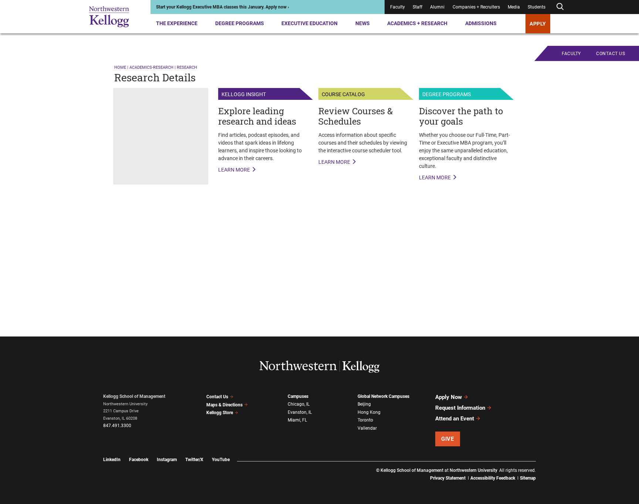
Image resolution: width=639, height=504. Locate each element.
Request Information (460, 408)
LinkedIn (112, 459)
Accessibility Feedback (492, 478)
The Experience (176, 23)
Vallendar (367, 428)
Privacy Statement (448, 478)
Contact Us (217, 396)
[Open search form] (560, 6)
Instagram (167, 459)
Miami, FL (297, 420)
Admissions (481, 23)
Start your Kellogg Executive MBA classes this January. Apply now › (222, 7)
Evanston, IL (300, 412)
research (187, 67)
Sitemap (528, 478)
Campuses (298, 396)
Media (514, 7)
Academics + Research (417, 23)
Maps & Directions (224, 404)
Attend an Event (454, 418)
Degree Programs (239, 23)
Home (120, 67)
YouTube (221, 459)
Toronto (365, 420)
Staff (417, 7)
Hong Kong (369, 412)
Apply (538, 24)
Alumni (437, 7)
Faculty (397, 7)
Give (447, 439)
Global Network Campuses (383, 396)
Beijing (364, 404)
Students (536, 7)
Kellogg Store (219, 412)
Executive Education (309, 23)
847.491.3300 (117, 425)
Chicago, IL (299, 404)
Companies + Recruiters (476, 7)
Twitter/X (194, 459)
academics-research (151, 67)
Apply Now (448, 397)
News (362, 23)
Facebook (138, 459)
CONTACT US (610, 53)
